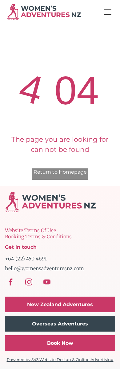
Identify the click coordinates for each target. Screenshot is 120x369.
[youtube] (47, 283)
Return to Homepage (60, 172)
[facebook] (11, 283)
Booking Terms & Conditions (38, 236)
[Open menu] (107, 12)
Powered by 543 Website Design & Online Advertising (60, 359)
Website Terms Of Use (30, 230)
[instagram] (29, 283)
